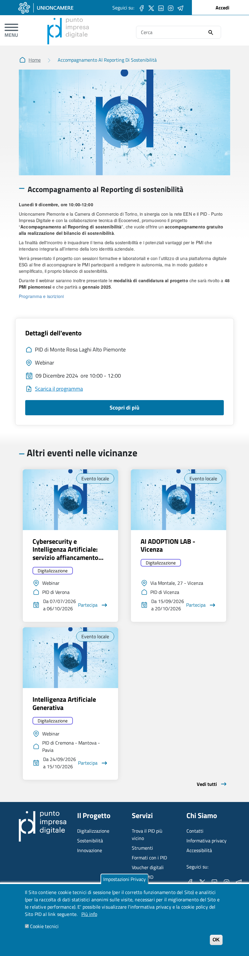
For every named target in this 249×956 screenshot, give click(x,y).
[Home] (68, 21)
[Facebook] (141, 7)
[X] (151, 7)
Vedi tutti (207, 784)
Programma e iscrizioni (41, 296)
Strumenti (142, 847)
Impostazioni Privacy (124, 879)
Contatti (194, 830)
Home (35, 59)
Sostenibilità (90, 840)
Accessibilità (199, 850)
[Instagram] (170, 7)
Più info (89, 914)
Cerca (211, 32)
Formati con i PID (149, 857)
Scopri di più (124, 407)
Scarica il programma (59, 389)
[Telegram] (180, 7)
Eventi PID (142, 877)
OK (216, 939)
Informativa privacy (206, 840)
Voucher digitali (148, 867)
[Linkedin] (161, 7)
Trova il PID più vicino (147, 834)
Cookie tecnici (44, 926)
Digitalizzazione (53, 570)
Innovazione (89, 850)
